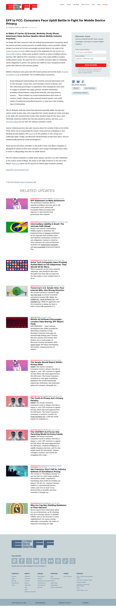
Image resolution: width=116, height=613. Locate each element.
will (57, 292)
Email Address (79, 56)
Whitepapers (54, 585)
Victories (27, 580)
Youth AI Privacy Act (38, 417)
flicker (51, 561)
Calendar (27, 576)
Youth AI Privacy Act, (47, 299)
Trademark (40, 603)
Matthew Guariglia (49, 466)
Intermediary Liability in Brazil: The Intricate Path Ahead (47, 225)
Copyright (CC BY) (19, 603)
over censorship (39, 247)
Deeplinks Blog (36, 198)
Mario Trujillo (48, 260)
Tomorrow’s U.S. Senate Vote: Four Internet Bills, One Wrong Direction (47, 289)
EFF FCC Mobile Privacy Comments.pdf (22, 182)
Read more (16, 163)
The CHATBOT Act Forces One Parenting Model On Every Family (47, 433)
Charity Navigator (39, 566)
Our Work (76, 4)
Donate (105, 4)
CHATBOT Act (36, 302)
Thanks (85, 603)
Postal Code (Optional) (82, 49)
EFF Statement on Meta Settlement (48, 200)
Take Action (85, 4)
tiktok (65, 561)
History (27, 583)
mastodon (14, 561)
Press (13, 585)
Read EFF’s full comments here (17, 170)
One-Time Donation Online (84, 580)
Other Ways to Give (82, 590)
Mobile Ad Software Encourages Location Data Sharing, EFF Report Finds (47, 321)
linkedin (58, 561)
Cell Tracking (90, 88)
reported (32, 134)
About (62, 4)
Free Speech (41, 576)
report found (35, 345)
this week (37, 295)
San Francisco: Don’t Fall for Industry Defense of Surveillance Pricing (48, 470)
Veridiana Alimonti (49, 222)
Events (52, 580)
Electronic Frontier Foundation (21, 8)
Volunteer (27, 578)
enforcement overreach (49, 245)
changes (48, 233)
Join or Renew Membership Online (85, 577)
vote (32, 295)
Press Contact (68, 576)
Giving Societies (81, 582)
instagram (29, 561)
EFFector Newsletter (56, 587)
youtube (43, 561)
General (14, 576)
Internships (28, 585)
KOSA (52, 297)
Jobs (26, 587)
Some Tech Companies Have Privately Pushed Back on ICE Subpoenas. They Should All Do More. (49, 264)
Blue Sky (36, 561)
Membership (15, 583)
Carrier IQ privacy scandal (15, 51)
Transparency (42, 583)
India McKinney (48, 286)
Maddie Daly (47, 396)
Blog (52, 576)
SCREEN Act (35, 299)
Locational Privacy (80, 93)
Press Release (35, 317)
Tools (93, 4)
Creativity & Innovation (44, 580)
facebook (22, 561)
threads (72, 561)
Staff (26, 589)
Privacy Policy (65, 603)
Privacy (76, 88)
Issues (69, 4)
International (41, 585)
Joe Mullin (46, 360)
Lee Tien (24, 27)
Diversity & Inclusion (30, 591)
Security (14, 580)
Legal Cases (54, 583)
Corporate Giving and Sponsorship (83, 585)
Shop (99, 4)
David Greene (47, 198)
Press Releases (55, 578)
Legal (13, 578)
